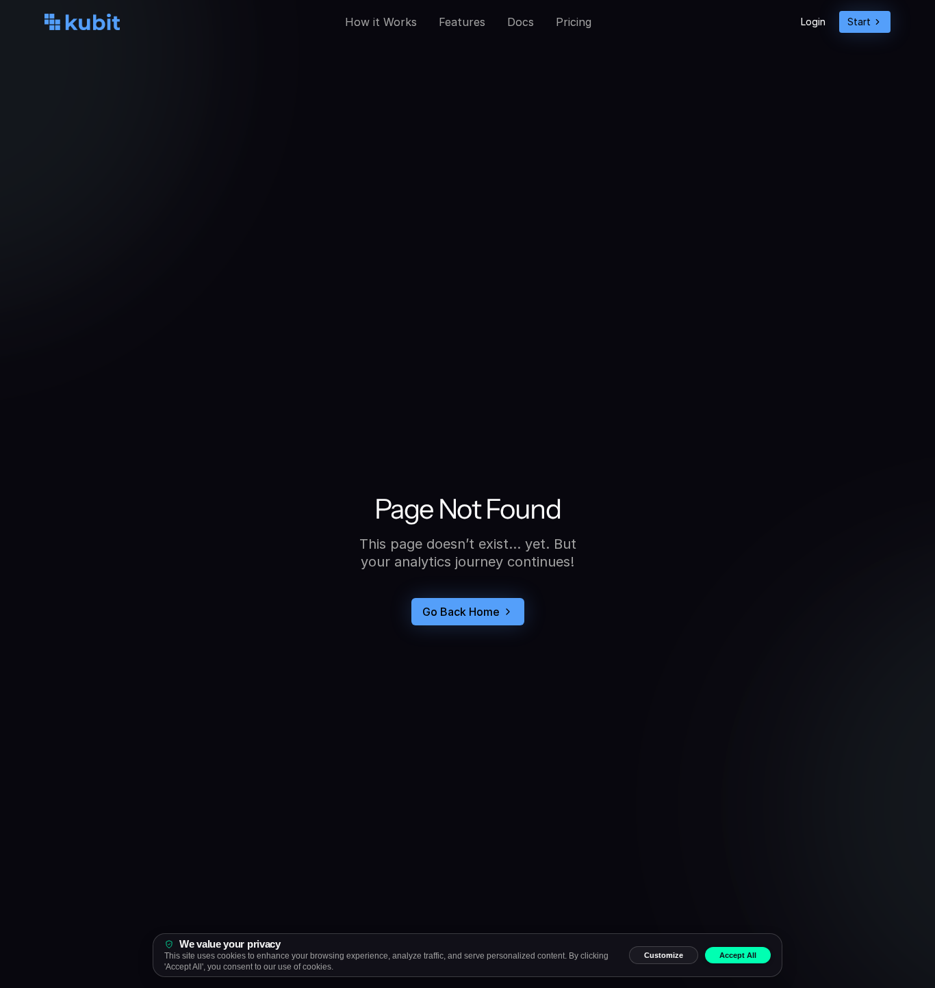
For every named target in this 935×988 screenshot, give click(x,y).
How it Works (381, 22)
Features (462, 22)
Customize (663, 955)
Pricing (573, 22)
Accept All (737, 955)
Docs (520, 22)
